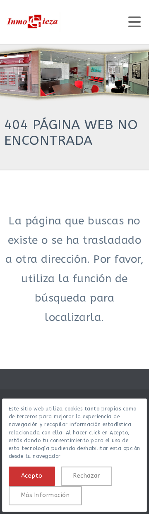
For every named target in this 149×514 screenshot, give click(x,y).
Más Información (45, 495)
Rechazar (86, 475)
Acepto (32, 475)
